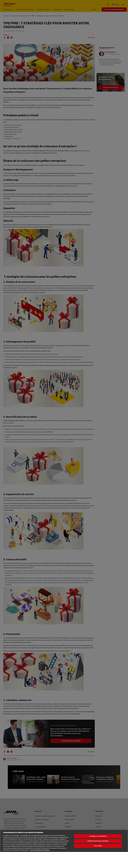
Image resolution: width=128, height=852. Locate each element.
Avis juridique (45, 850)
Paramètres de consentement (97, 836)
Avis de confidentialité (36, 850)
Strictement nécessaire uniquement (97, 841)
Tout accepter (98, 845)
